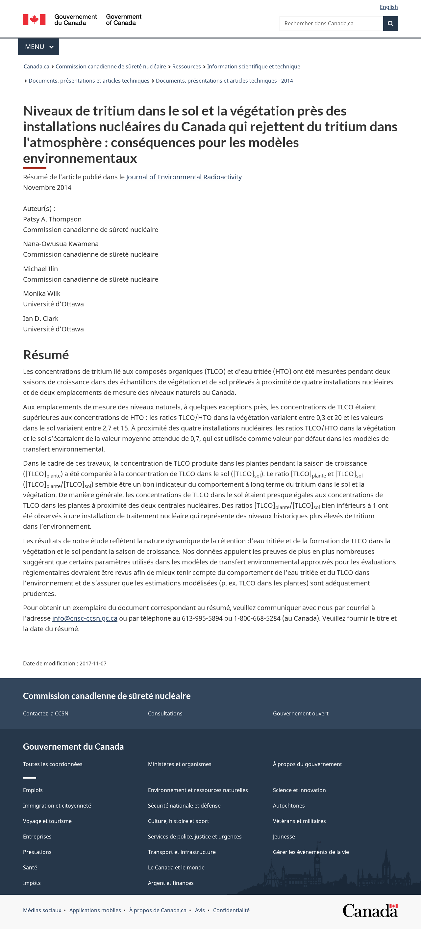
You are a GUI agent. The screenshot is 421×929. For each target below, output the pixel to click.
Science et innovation (299, 790)
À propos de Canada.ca (157, 910)
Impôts (32, 883)
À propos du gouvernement (307, 764)
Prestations (37, 852)
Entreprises (37, 836)
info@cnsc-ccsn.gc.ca (84, 618)
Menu (42, 46)
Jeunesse (284, 836)
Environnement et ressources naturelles (198, 790)
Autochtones (289, 805)
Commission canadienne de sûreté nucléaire (111, 66)
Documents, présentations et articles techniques (89, 80)
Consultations (165, 713)
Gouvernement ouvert (301, 713)
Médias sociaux (42, 910)
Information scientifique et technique (253, 66)
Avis (200, 910)
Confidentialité (231, 910)
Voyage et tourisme (47, 821)
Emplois (33, 790)
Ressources (186, 66)
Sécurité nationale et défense (184, 805)
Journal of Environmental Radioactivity (184, 176)
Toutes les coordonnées (53, 764)
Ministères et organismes (179, 764)
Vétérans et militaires (299, 821)
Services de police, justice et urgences (195, 836)
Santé (30, 867)
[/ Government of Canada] (82, 20)
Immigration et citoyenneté (57, 805)
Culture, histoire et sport (178, 821)
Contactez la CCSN (45, 713)
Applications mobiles (95, 910)
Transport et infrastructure (182, 852)
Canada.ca (36, 66)
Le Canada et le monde (176, 867)
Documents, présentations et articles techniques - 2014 (224, 80)
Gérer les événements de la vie (311, 852)
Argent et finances (171, 883)
